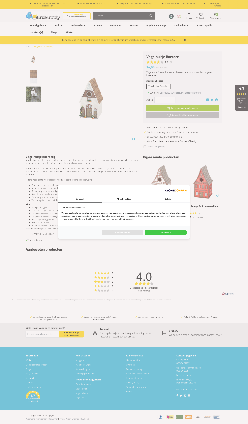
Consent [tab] (80, 199)
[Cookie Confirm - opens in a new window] (176, 190)
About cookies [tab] (124, 199)
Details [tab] (168, 199)
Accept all (166, 232)
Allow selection (122, 232)
